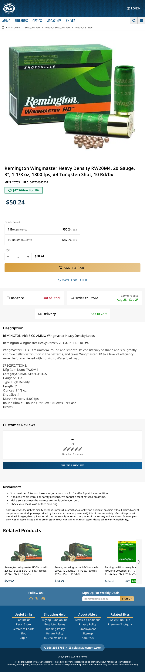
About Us (88, 638)
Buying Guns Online (54, 620)
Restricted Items (54, 624)
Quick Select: (13, 222)
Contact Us (23, 620)
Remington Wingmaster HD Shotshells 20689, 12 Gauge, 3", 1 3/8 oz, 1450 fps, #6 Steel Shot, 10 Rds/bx (26, 571)
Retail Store (23, 624)
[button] (42, 229)
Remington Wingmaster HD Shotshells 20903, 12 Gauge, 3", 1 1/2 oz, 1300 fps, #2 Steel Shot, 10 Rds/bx (76, 571)
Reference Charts (23, 629)
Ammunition (14, 27)
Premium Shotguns (120, 624)
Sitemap (88, 633)
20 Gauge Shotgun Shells (57, 27)
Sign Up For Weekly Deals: (101, 593)
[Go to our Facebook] (31, 599)
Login (23, 638)
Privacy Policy (87, 624)
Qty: (7, 250)
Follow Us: (35, 593)
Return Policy (54, 633)
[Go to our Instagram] (43, 599)
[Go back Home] (3, 27)
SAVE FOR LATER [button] (74, 280)
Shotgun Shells (32, 27)
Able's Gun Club (120, 620)
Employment (88, 629)
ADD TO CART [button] (75, 268)
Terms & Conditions (87, 620)
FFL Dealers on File (55, 638)
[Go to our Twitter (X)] (37, 599)
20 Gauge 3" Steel (83, 27)
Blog (23, 633)
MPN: (8, 182)
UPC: (26, 182)
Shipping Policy (55, 629)
